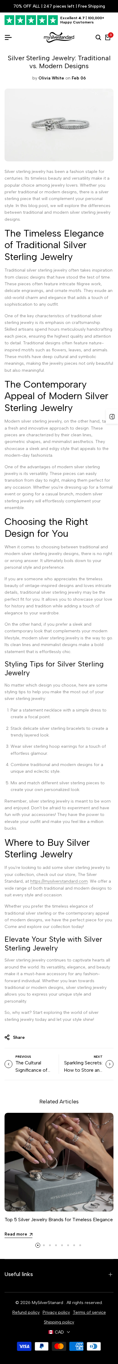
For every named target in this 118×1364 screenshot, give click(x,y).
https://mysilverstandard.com (59, 881)
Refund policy (26, 1312)
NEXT (98, 1057)
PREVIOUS (23, 1057)
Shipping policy (59, 1322)
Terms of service (89, 1312)
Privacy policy (56, 1312)
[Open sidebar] (112, 416)
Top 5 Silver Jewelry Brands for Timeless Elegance (59, 1219)
